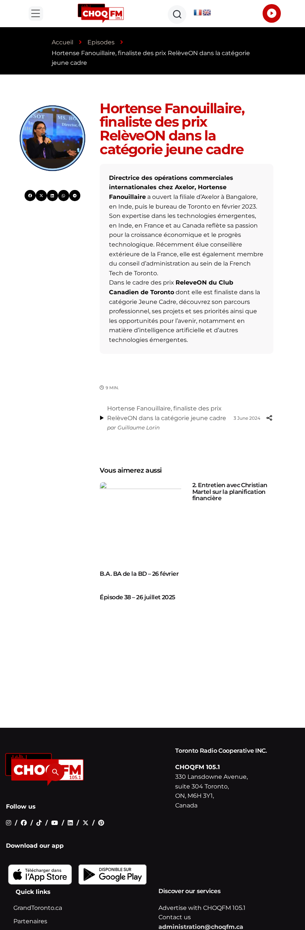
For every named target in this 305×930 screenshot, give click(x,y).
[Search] (55, 772)
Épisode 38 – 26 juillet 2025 (137, 597)
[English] (207, 12)
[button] (36, 13)
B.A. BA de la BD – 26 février (139, 573)
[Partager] (269, 418)
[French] (198, 12)
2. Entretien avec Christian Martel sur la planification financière (229, 492)
